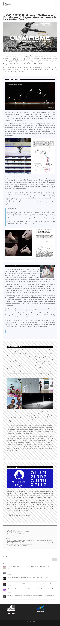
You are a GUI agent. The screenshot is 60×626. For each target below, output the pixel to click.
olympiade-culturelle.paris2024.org (19, 515)
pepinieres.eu (28, 545)
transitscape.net (11, 545)
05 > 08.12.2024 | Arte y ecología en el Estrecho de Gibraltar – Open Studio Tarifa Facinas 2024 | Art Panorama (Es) (30, 595)
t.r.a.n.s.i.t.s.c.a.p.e (33, 271)
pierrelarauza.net (12, 331)
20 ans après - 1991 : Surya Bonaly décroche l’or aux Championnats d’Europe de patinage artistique (31, 222)
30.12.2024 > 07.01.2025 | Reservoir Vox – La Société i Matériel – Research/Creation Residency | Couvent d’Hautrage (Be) (31, 572)
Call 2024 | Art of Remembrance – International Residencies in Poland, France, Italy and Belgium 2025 (27, 577)
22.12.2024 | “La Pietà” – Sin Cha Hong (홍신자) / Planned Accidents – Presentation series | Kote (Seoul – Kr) (29, 583)
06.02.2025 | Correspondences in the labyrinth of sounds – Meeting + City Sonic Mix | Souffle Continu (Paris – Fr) (30, 566)
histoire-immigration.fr (12, 535)
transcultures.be (20, 545)
